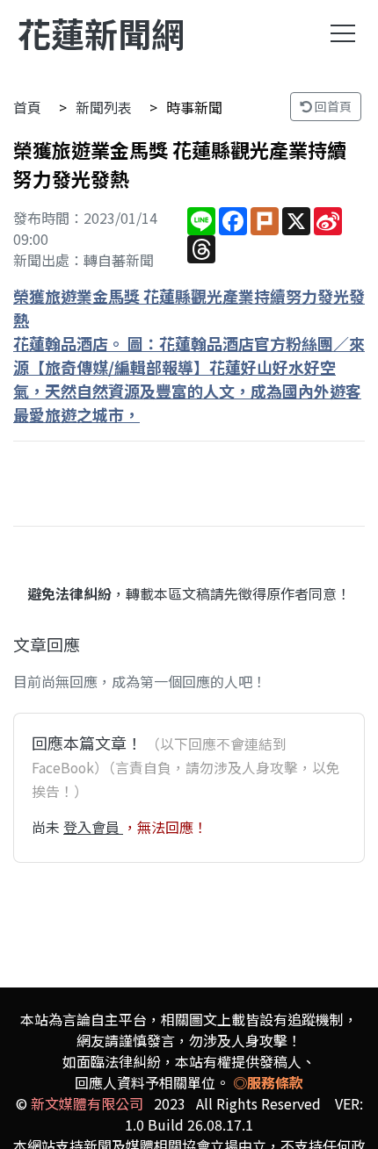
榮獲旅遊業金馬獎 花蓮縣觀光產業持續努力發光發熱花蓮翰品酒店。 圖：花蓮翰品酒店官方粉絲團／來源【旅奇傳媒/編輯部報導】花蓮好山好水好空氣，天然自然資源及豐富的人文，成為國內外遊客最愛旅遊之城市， (189, 355)
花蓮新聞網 (101, 33)
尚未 (47, 826)
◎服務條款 (268, 1082)
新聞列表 (104, 107)
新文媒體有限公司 (87, 1103)
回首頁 (332, 106)
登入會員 (93, 826)
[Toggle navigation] (343, 33)
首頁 (27, 107)
